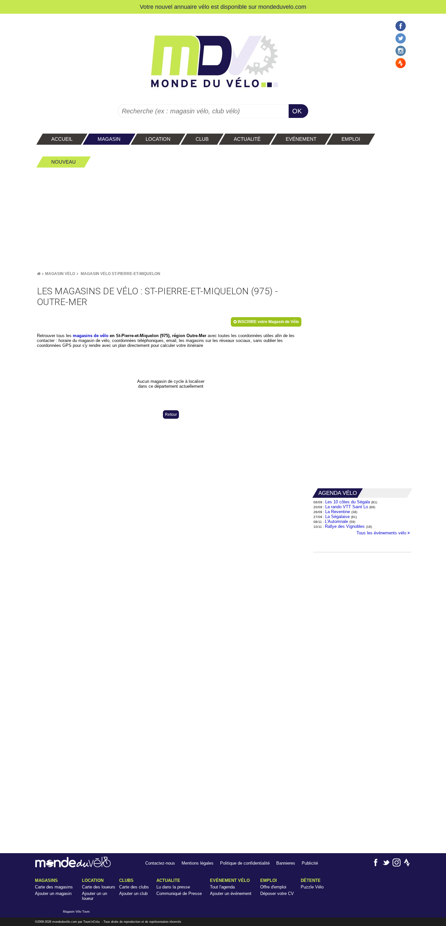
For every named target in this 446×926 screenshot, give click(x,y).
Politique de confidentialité (245, 863)
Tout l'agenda (222, 887)
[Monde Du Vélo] (38, 273)
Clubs (126, 880)
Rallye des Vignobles (345, 526)
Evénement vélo (230, 880)
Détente (311, 880)
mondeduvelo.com (282, 6)
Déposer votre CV (277, 893)
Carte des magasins (54, 887)
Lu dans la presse (173, 887)
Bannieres (285, 863)
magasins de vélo (90, 335)
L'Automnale (336, 521)
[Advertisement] (223, 219)
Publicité (310, 863)
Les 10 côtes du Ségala (347, 501)
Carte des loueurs (98, 887)
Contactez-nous (160, 863)
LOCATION (93, 880)
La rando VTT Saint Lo (346, 506)
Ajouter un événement (230, 893)
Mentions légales (198, 863)
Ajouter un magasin (53, 893)
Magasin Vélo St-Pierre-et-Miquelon (120, 273)
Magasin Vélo (60, 273)
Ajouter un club (133, 893)
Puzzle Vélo (312, 887)
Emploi (268, 880)
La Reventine (338, 511)
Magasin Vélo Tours (76, 911)
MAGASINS (46, 880)
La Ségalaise (337, 516)
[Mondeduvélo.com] (73, 866)
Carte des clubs (134, 887)
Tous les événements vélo (382, 532)
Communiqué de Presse (179, 893)
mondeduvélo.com (64, 921)
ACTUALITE (168, 880)
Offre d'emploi (273, 887)
